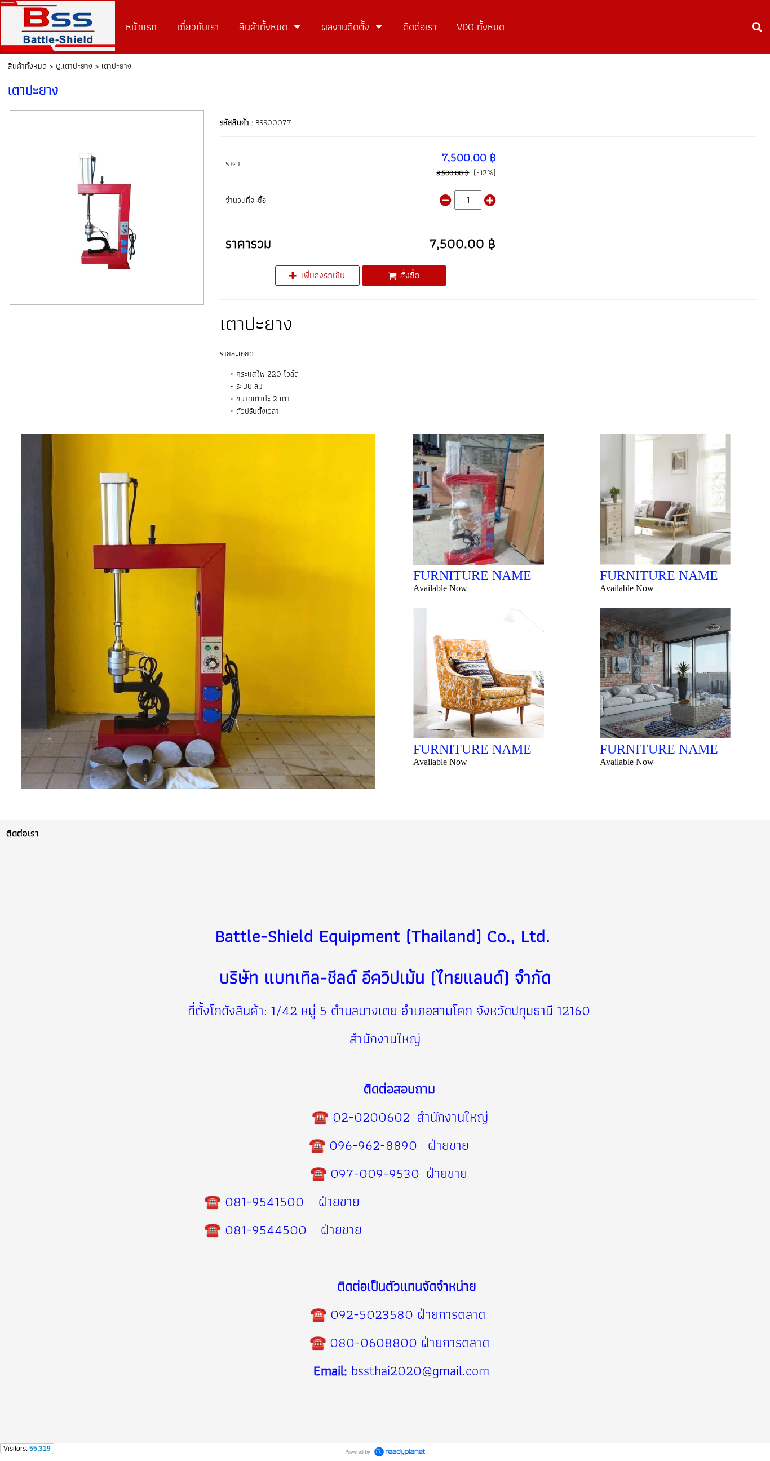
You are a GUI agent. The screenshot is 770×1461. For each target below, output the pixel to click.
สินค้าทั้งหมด (27, 66)
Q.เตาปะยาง (74, 66)
